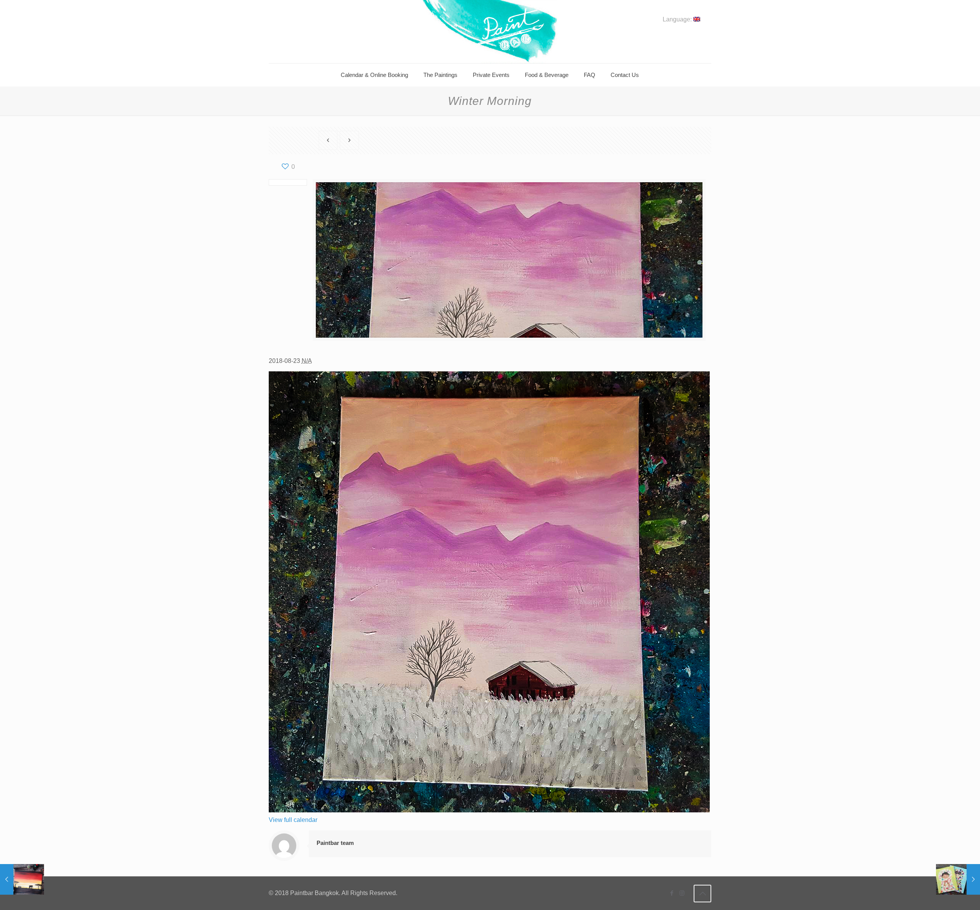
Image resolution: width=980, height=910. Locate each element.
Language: (678, 19)
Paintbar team (335, 843)
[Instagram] (682, 893)
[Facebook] (672, 893)
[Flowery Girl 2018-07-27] (958, 879)
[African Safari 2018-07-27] (22, 879)
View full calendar (293, 820)
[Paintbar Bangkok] (489, 31)
